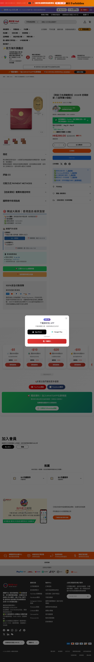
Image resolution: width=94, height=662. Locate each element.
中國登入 (48, 341)
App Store (38, 332)
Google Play (58, 332)
